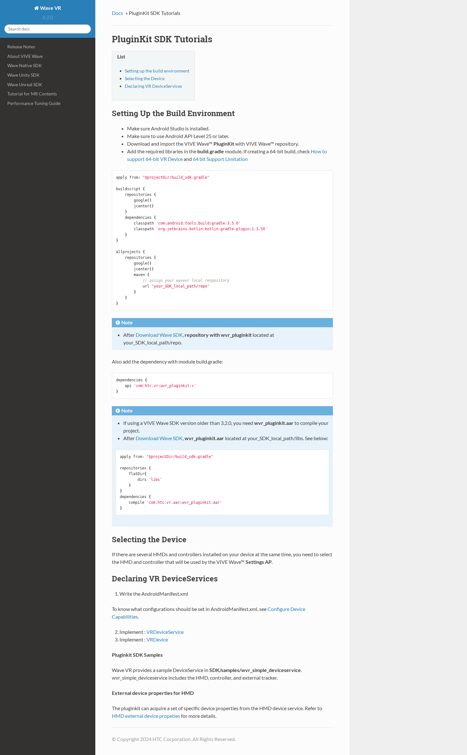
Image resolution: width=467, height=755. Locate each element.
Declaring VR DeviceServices (153, 86)
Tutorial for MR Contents (32, 93)
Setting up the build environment (157, 70)
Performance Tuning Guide (33, 103)
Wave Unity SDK (23, 75)
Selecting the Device (145, 78)
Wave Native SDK (24, 65)
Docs (117, 13)
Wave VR (50, 8)
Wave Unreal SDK (24, 84)
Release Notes (21, 46)
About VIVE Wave (25, 56)
